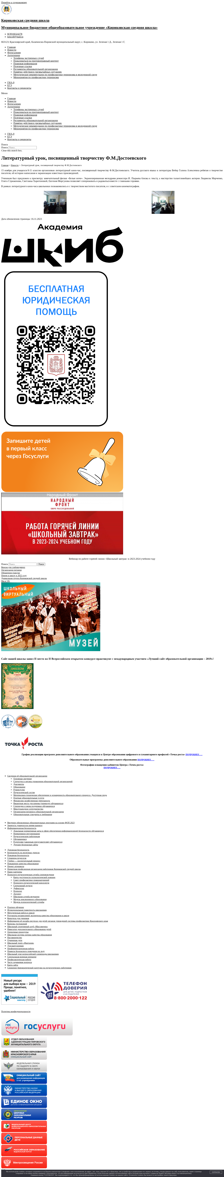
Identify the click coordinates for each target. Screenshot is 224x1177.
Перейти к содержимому (14, 2)
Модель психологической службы (28, 902)
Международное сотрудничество (28, 809)
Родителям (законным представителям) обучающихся (37, 842)
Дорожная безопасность (18, 850)
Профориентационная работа (20, 948)
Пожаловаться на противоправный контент (36, 61)
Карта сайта (12, 965)
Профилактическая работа (19, 959)
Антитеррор (13, 55)
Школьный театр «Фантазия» (20, 943)
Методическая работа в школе (21, 913)
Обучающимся (20, 839)
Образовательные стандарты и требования (32, 814)
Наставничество (14, 937)
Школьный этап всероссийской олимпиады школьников (33, 954)
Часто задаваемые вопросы (19, 962)
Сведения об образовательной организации (27, 776)
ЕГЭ (9, 85)
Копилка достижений (17, 924)
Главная (11, 47)
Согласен (216, 1172)
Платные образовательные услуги (28, 798)
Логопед (17, 894)
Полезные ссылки (22, 66)
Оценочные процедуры (17, 932)
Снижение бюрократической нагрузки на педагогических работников (39, 968)
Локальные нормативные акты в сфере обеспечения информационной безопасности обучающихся (58, 831)
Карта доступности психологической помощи (34, 877)
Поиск (4, 147)
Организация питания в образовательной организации (38, 812)
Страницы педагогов (16, 858)
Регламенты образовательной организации (35, 69)
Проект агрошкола (15, 866)
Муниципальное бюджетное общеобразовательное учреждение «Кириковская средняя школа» (79, 27)
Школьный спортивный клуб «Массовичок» (27, 926)
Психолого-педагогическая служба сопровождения (30, 875)
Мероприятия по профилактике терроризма (36, 77)
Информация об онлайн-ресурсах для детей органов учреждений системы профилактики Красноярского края (57, 921)
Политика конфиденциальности (15, 1011)
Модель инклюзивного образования (29, 899)
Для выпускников (15, 946)
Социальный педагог (23, 886)
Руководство (19, 790)
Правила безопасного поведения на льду (26, 951)
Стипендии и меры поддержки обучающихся (34, 806)
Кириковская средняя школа (25, 20)
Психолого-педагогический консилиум (31, 883)
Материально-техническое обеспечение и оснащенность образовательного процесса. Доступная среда (60, 795)
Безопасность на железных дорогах (23, 853)
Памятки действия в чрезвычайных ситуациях (37, 72)
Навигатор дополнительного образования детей (29, 929)
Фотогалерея (14, 52)
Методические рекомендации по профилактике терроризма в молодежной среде (55, 74)
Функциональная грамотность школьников (27, 910)
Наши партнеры (14, 872)
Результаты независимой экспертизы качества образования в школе (38, 915)
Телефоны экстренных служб (28, 58)
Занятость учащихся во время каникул (24, 825)
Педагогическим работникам (26, 836)
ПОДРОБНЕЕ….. (194, 754)
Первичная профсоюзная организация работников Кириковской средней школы (44, 869)
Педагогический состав (24, 792)
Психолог (17, 891)
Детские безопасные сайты (25, 845)
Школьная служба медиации (26, 897)
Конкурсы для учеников (18, 918)
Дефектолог (18, 888)
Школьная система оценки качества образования (29, 935)
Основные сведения (22, 779)
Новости (11, 50)
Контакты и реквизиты (19, 88)
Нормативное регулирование (26, 834)
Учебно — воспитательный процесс (23, 861)
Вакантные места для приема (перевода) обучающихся (38, 803)
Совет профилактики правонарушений (31, 880)
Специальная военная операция (21, 957)
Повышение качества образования (23, 864)
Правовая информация (25, 63)
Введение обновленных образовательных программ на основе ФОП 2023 (41, 823)
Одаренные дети (14, 940)
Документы (18, 784)
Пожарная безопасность (18, 855)
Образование (19, 787)
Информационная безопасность (21, 828)
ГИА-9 (10, 82)
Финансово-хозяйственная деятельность (31, 801)
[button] (112, 93)
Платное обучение (15, 907)
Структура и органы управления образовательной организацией (43, 781)
